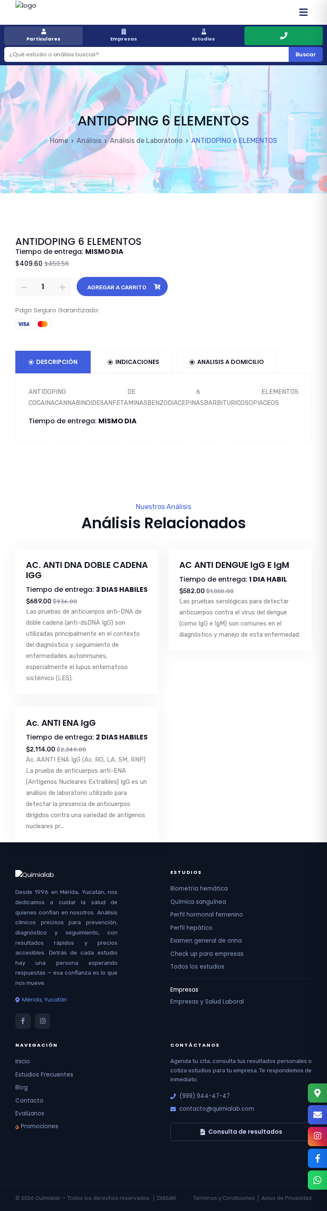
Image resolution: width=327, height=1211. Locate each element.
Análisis (89, 141)
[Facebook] (317, 1158)
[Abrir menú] (303, 12)
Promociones (39, 1126)
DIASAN (166, 1198)
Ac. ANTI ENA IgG (61, 723)
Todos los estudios (197, 967)
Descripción (56, 362)
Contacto (29, 1101)
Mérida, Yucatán (44, 1000)
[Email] (317, 1114)
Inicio (22, 1061)
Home (59, 141)
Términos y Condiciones (224, 1198)
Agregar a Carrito (116, 287)
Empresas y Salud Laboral (207, 1002)
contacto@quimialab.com (216, 1109)
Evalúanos (29, 1113)
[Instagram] (317, 1136)
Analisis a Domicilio (230, 362)
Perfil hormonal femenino (206, 915)
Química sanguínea (198, 902)
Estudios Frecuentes (44, 1075)
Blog (21, 1087)
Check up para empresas (207, 954)
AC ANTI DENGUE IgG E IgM (234, 565)
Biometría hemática (199, 889)
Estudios (203, 38)
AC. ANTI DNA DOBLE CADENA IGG (87, 570)
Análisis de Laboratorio (146, 141)
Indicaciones (137, 362)
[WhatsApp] (317, 1180)
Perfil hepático (191, 928)
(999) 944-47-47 (204, 1096)
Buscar (305, 54)
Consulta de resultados (245, 1131)
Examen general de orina (206, 941)
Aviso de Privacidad (286, 1198)
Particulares (43, 38)
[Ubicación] (317, 1093)
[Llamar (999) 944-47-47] (283, 35)
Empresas (123, 38)
